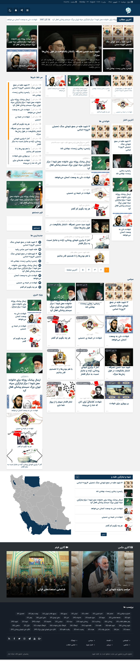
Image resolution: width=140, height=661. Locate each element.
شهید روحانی (124, 625)
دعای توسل (55, 617)
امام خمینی (98, 614)
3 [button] (40, 189)
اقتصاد (108, 640)
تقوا (127, 617)
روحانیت (96, 621)
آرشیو (103, 534)
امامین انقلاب (70, 645)
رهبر (29, 617)
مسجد (126, 629)
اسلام (110, 614)
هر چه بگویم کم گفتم (103, 112)
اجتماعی (125, 640)
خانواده (77, 617)
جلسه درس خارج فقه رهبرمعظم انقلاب (110, 589)
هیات (91, 629)
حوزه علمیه (90, 617)
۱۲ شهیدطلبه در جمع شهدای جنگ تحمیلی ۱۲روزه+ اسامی (26, 255)
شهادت (36, 621)
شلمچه (47, 621)
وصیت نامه (79, 629)
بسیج (64, 614)
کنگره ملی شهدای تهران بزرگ (45, 629)
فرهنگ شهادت (40, 625)
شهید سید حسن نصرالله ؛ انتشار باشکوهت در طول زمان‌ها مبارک (70, 226)
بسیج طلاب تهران (49, 614)
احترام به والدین (123, 614)
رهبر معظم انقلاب (123, 621)
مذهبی (16, 625)
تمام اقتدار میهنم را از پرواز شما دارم (61, 403)
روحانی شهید (82, 621)
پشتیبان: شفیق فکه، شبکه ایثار (18, 654)
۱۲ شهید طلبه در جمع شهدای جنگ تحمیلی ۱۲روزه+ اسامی (118, 43)
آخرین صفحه (72, 269)
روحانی (108, 621)
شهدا (25, 621)
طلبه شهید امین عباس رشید (26, 249)
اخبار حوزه (89, 645)
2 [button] (40, 186)
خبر (66, 617)
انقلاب (85, 614)
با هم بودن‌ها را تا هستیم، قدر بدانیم (73, 256)
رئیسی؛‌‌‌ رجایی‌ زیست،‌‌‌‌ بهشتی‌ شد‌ (119, 68)
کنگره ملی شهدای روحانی (20, 629)
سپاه (69, 621)
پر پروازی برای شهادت (119, 403)
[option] (70, 48)
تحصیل (20, 614)
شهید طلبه (110, 625)
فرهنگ (73, 625)
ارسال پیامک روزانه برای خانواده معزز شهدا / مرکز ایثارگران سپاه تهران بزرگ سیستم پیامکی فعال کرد (21, 42)
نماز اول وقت (104, 629)
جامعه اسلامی (114, 617)
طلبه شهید (86, 625)
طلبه (98, 625)
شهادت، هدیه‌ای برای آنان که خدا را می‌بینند (89, 403)
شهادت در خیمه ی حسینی (124, 112)
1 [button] (40, 183)
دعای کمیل (41, 617)
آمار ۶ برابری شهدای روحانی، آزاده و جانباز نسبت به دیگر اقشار (68, 241)
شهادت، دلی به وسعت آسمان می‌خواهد (44, 19)
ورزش (109, 645)
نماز (116, 629)
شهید (14, 621)
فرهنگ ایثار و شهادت (58, 625)
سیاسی (58, 621)
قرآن (26, 625)
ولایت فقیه (65, 629)
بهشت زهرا (33, 614)
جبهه (102, 617)
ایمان (74, 614)
